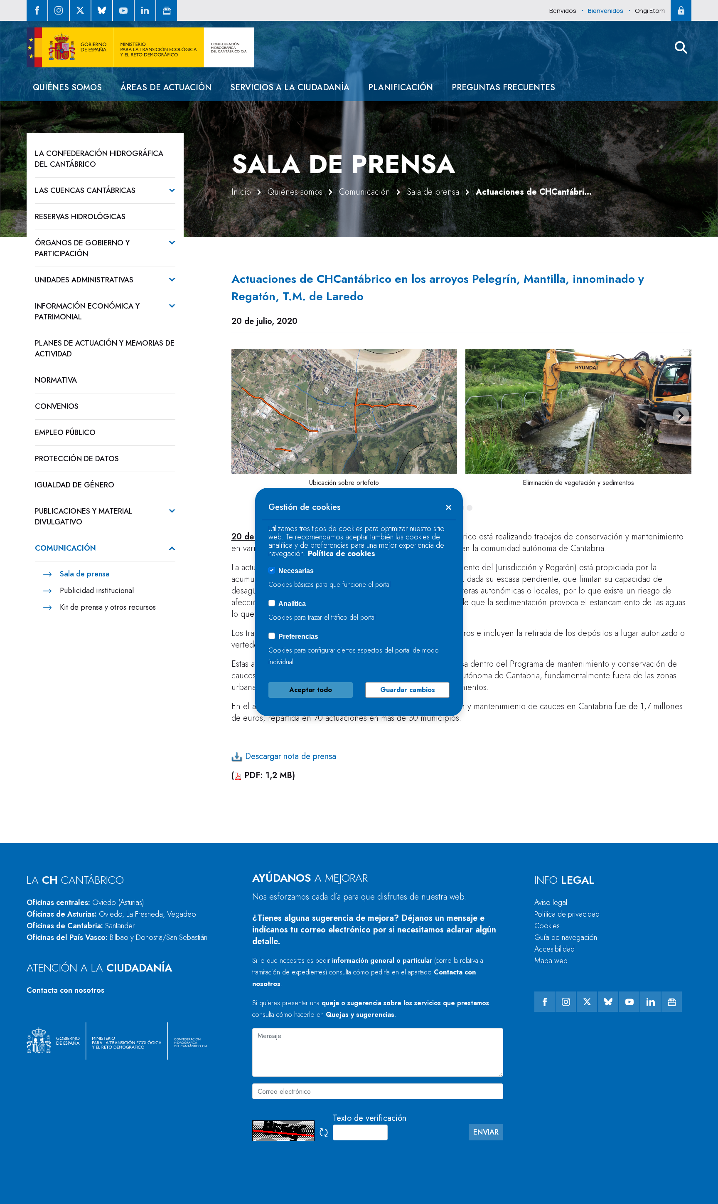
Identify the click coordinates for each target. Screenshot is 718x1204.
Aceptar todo (310, 690)
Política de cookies (341, 553)
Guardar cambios (407, 690)
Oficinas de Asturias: (111, 914)
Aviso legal (550, 902)
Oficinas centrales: (85, 902)
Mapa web (551, 960)
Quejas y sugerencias (360, 1014)
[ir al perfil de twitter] (80, 10)
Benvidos (562, 10)
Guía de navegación (565, 937)
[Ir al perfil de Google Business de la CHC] (166, 10)
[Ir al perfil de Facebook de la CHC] (37, 10)
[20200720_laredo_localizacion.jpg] (344, 411)
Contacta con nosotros (65, 990)
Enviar (486, 1132)
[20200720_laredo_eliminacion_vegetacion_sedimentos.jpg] (578, 411)
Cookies (547, 925)
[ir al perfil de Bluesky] (101, 10)
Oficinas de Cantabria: (81, 925)
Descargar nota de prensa (289, 756)
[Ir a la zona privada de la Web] (681, 10)
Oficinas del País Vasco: (117, 937)
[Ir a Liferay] (140, 47)
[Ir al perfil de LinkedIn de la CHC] (145, 10)
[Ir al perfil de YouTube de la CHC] (123, 10)
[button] (681, 47)
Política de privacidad (567, 914)
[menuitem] (67, 88)
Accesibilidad (554, 949)
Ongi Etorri (650, 10)
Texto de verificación (369, 1118)
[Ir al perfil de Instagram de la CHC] (58, 10)
